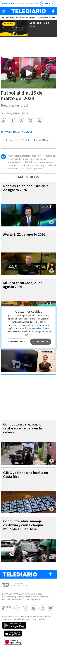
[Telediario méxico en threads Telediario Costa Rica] (42, 608)
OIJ (17, 3)
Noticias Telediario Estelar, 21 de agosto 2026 (26, 188)
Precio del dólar (34, 3)
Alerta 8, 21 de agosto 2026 (24, 234)
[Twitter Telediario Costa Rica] (25, 608)
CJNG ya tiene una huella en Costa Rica (25, 474)
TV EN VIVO (48, 3)
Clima (23, 3)
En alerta (30, 17)
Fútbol (25, 140)
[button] (3, 120)
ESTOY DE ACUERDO (40, 341)
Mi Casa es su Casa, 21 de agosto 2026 (23, 285)
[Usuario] (53, 10)
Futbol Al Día (41, 140)
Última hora (8, 17)
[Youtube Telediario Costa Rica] (50, 608)
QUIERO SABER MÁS (16, 341)
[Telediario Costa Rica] (28, 11)
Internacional (43, 17)
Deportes (11, 140)
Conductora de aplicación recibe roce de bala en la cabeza (23, 428)
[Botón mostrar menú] (3, 11)
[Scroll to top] (50, 574)
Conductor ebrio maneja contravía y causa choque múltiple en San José (23, 525)
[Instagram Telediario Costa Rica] (33, 608)
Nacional (20, 17)
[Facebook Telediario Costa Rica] (17, 608)
